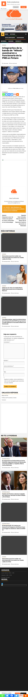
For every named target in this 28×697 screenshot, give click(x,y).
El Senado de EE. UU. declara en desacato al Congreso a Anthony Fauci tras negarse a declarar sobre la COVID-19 (14, 528)
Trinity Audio (15, 88)
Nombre (6, 360)
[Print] (17, 94)
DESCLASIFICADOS (10, 37)
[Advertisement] (14, 418)
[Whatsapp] (3, 94)
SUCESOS (10, 41)
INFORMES (3, 41)
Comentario (7, 342)
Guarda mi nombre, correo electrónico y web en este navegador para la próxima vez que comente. (14, 381)
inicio (6, 34)
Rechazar (23, 694)
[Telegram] (6, 94)
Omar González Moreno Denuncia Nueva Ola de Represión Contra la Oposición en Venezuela (20, 220)
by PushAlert (4, 8)
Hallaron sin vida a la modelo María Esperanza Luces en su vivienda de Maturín (12, 289)
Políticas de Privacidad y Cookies (9, 397)
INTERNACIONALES (6, 458)
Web (5, 372)
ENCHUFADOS (20, 37)
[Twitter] (12, 94)
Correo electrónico (9, 366)
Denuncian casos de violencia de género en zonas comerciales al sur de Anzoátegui (8, 219)
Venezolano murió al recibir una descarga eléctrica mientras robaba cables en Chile (13, 257)
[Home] (3, 34)
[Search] (26, 34)
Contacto (18, 41)
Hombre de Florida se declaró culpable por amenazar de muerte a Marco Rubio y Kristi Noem (13, 495)
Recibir (23, 7)
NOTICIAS (12, 34)
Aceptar (17, 694)
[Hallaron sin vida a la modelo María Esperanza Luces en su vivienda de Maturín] (14, 274)
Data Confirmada (13, 63)
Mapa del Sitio (5, 395)
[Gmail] (14, 94)
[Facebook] (9, 94)
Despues (16, 7)
